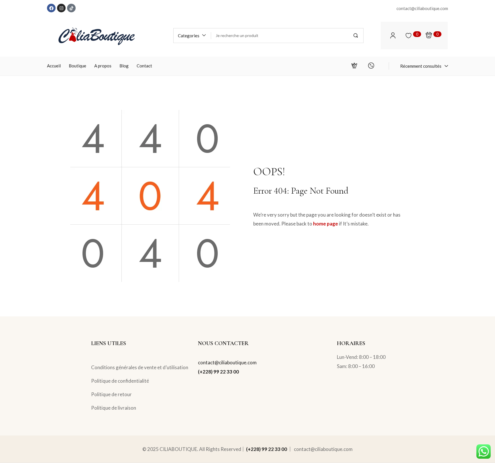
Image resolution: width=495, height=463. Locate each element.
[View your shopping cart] (429, 35)
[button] (192, 35)
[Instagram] (61, 8)
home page (325, 224)
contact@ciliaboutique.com (227, 362)
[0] (408, 35)
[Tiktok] (71, 8)
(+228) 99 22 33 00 (218, 372)
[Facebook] (51, 8)
